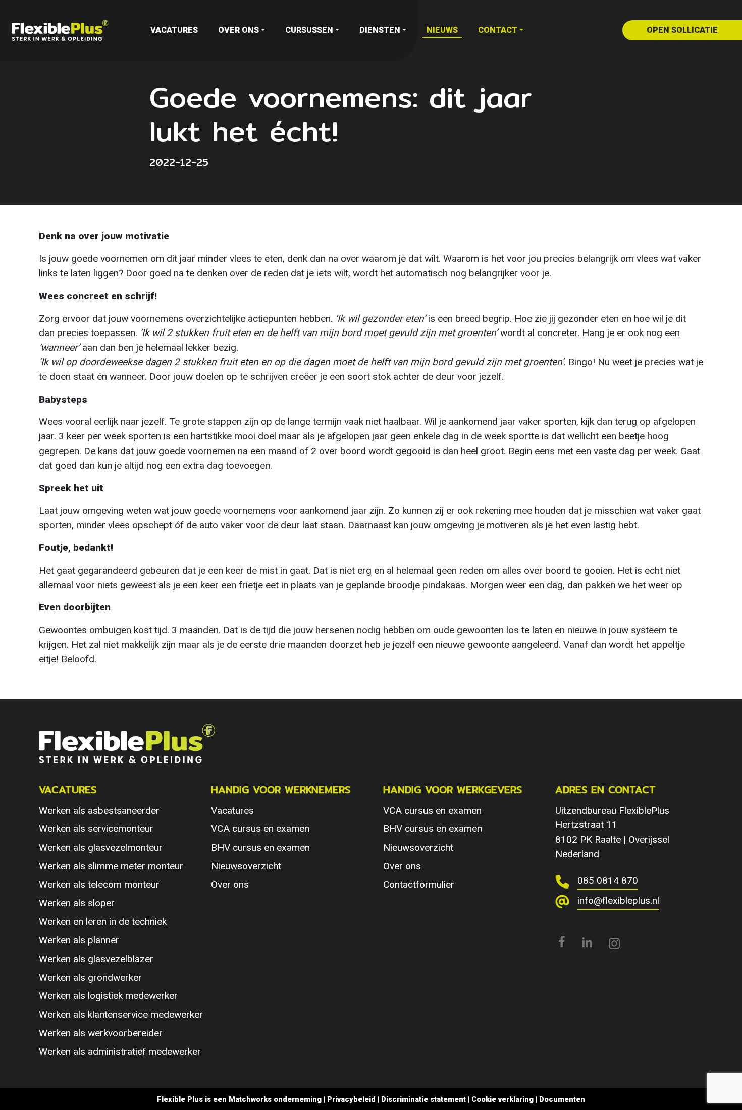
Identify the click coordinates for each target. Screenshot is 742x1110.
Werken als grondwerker (90, 977)
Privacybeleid (351, 1099)
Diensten (379, 30)
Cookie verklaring (502, 1099)
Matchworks (250, 1099)
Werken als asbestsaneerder (99, 810)
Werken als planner (79, 940)
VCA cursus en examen (260, 829)
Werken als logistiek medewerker (108, 996)
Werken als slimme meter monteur (111, 866)
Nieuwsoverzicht (246, 866)
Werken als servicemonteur (96, 829)
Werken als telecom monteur (99, 885)
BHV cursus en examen (260, 847)
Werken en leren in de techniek (103, 921)
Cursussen (309, 30)
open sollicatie (682, 30)
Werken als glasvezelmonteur (101, 847)
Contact (497, 30)
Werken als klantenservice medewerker (121, 1014)
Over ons (238, 30)
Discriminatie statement (423, 1099)
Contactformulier (418, 885)
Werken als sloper (77, 903)
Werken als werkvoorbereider (101, 1033)
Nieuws (442, 30)
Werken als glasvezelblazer (96, 959)
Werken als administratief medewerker (120, 1052)
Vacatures (174, 30)
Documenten (562, 1099)
